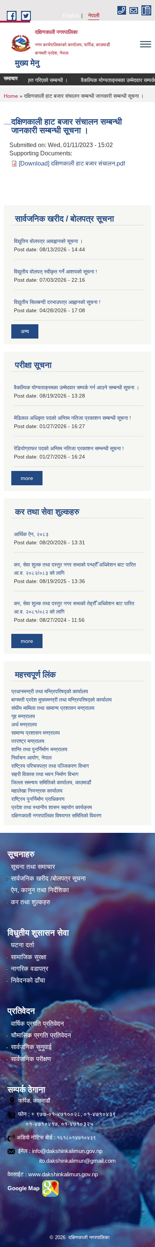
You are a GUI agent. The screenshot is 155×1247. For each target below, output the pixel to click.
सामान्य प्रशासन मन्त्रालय (35, 733)
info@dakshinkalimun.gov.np (67, 1151)
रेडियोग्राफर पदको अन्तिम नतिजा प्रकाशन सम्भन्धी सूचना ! (69, 448)
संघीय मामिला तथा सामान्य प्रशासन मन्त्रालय (52, 708)
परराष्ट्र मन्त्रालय (27, 741)
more (27, 478)
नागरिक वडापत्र (29, 968)
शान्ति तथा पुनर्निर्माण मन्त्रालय (39, 749)
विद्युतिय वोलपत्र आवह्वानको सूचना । (48, 241)
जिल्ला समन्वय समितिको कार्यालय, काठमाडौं (51, 782)
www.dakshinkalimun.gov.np (63, 1174)
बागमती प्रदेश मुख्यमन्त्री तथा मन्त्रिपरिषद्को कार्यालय (61, 700)
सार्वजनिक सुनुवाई (31, 1047)
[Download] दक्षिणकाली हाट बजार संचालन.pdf (72, 163)
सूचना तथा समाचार (33, 866)
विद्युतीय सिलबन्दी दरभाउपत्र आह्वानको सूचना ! (57, 302)
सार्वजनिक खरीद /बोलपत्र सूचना (48, 878)
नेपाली (93, 15)
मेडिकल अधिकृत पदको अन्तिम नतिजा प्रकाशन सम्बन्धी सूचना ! (72, 418)
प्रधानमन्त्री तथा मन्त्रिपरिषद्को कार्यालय (49, 691)
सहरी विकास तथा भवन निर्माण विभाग (44, 774)
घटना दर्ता (22, 945)
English (71, 15)
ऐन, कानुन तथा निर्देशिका (40, 890)
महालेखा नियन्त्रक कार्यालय (36, 791)
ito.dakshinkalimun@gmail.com (77, 1160)
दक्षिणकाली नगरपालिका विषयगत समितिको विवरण (56, 816)
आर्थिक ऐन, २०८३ (31, 534)
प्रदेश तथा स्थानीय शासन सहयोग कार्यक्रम (51, 807)
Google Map (24, 1188)
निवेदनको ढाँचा (28, 980)
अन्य (25, 331)
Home (11, 96)
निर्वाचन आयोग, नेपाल (31, 758)
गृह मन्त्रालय (23, 716)
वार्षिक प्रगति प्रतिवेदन (37, 1023)
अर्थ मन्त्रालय (24, 724)
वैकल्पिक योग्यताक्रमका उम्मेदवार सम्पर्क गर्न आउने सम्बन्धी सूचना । (76, 387)
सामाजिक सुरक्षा (28, 957)
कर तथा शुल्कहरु (30, 902)
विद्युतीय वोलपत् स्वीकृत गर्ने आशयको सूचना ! (55, 272)
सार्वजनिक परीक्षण (31, 1059)
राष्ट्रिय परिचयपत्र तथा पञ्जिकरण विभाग (50, 766)
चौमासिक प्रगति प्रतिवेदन (41, 1035)
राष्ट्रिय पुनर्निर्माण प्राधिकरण (38, 799)
